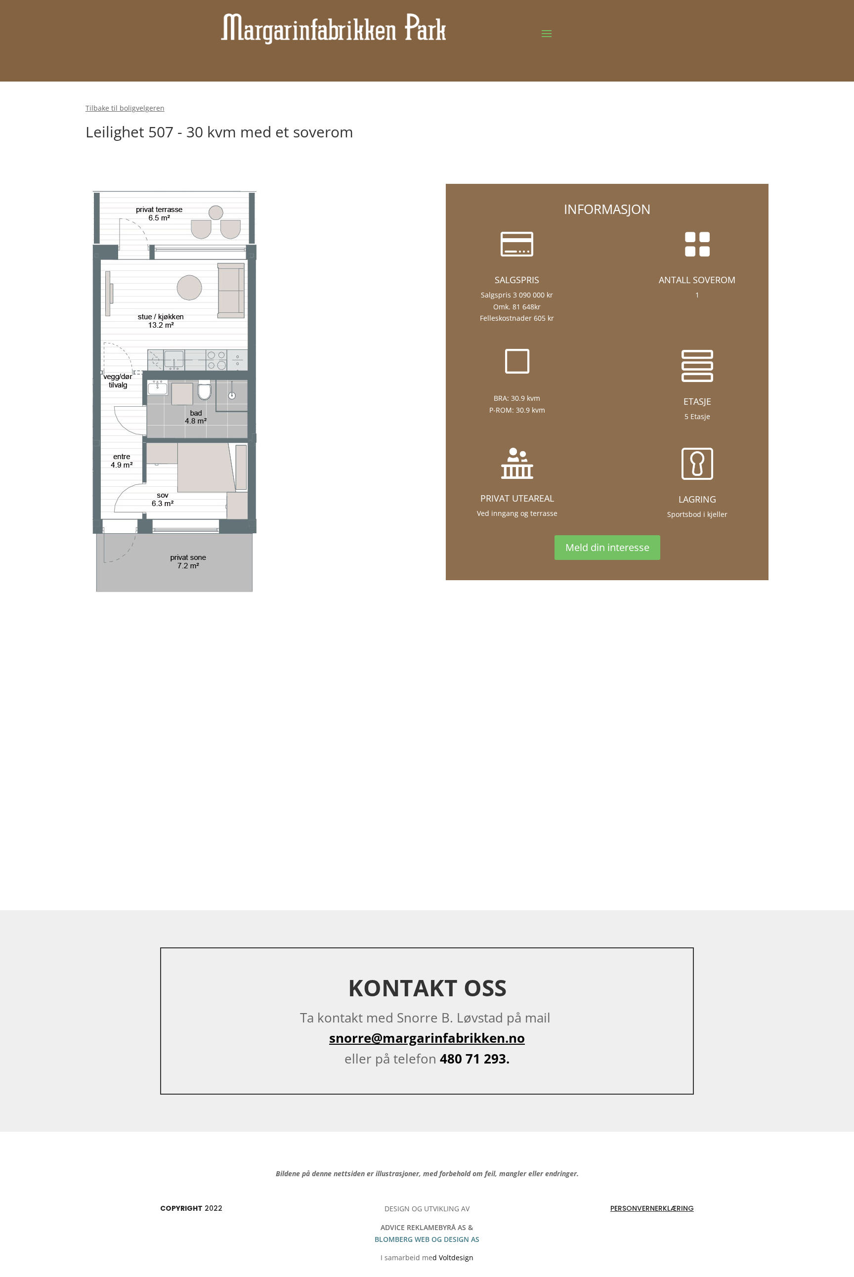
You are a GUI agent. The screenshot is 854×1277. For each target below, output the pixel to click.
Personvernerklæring (652, 1208)
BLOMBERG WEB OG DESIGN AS (427, 1239)
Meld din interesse (607, 547)
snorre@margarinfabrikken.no (427, 1038)
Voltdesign (456, 1257)
